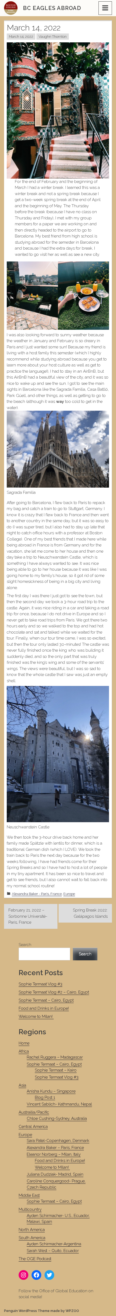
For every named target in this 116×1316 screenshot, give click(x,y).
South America (32, 1237)
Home (24, 1043)
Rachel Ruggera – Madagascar (55, 1057)
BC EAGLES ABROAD (52, 8)
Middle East (29, 1195)
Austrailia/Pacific (34, 1112)
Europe (69, 894)
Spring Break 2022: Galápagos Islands (90, 913)
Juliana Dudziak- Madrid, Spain (55, 1174)
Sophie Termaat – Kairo (56, 1070)
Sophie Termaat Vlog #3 (40, 984)
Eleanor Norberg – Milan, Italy (54, 1154)
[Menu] (105, 8)
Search (25, 944)
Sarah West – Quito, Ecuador (53, 1250)
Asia (22, 1085)
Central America (33, 1126)
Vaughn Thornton (53, 37)
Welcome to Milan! (36, 1016)
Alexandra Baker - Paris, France (37, 894)
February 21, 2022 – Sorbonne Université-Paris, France (27, 916)
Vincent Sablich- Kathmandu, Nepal (59, 1104)
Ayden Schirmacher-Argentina (54, 1244)
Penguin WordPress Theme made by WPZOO (41, 1311)
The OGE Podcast (35, 1258)
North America (32, 1229)
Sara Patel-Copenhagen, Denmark (58, 1140)
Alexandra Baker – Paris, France (55, 1147)
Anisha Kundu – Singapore (51, 1091)
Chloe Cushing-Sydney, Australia (57, 1118)
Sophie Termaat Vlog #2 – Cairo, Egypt (54, 992)
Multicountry (30, 1209)
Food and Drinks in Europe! (44, 1008)
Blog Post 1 (45, 1097)
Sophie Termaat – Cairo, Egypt (46, 1000)
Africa (24, 1051)
